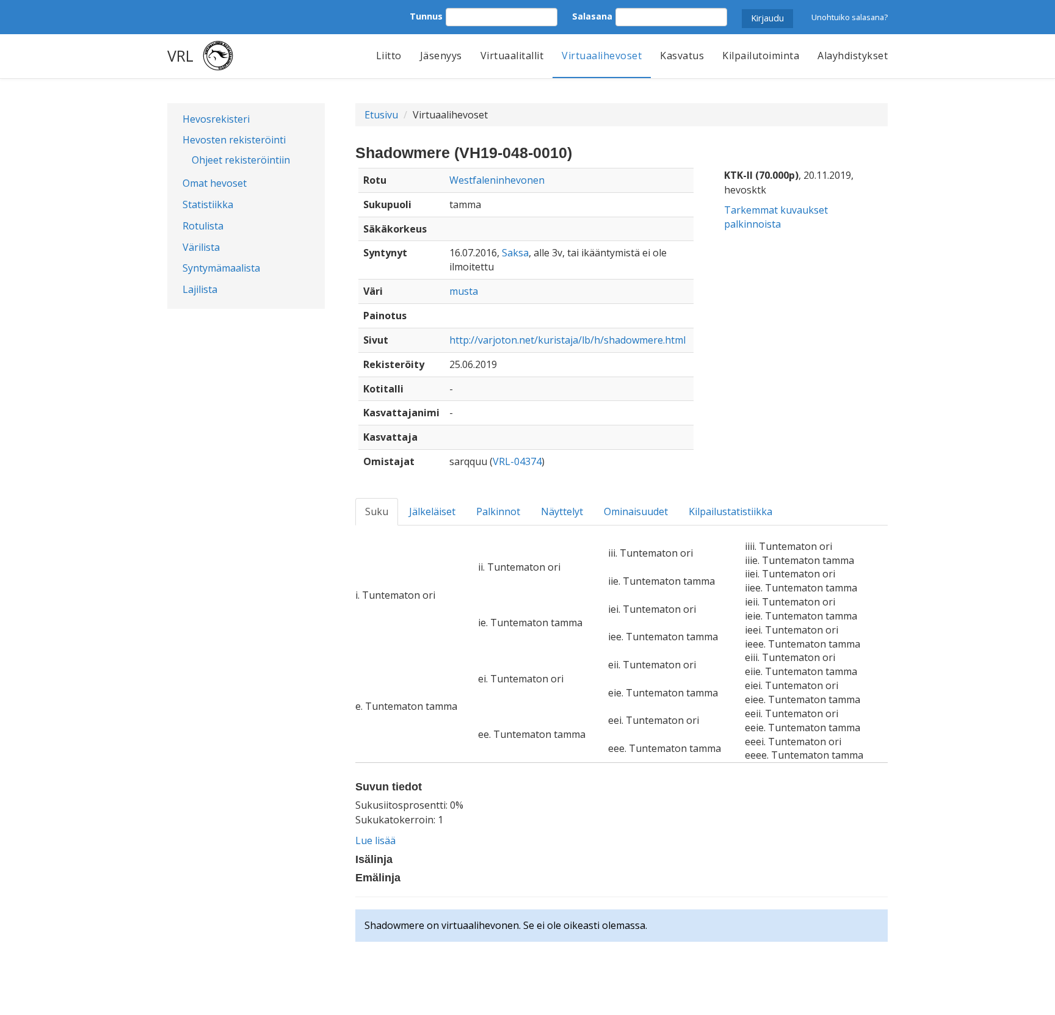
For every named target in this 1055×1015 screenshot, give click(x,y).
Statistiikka (208, 204)
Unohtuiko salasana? (849, 17)
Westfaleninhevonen (497, 180)
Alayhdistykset (853, 55)
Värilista (201, 247)
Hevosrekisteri (216, 119)
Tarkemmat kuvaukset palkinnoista (776, 217)
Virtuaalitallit (512, 55)
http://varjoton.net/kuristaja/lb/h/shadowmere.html (567, 340)
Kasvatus (682, 55)
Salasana (592, 16)
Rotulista (203, 226)
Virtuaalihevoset (602, 55)
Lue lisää (375, 840)
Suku (376, 511)
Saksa (515, 252)
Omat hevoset (215, 183)
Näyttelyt (562, 511)
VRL (180, 55)
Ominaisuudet (636, 511)
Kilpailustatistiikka (730, 511)
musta (463, 291)
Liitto (389, 55)
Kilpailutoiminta (760, 55)
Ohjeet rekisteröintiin (241, 160)
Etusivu (381, 114)
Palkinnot (498, 511)
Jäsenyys (441, 55)
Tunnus (426, 16)
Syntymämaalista (221, 268)
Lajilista (200, 289)
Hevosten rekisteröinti (234, 139)
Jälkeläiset (432, 511)
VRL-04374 (517, 461)
